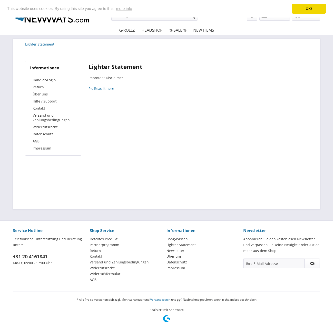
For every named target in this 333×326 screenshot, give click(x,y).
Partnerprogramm (104, 244)
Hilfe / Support (45, 101)
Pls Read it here (101, 88)
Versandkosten (160, 300)
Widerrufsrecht (45, 127)
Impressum (42, 148)
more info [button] (124, 9)
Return (38, 87)
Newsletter (175, 250)
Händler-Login (44, 80)
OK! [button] (309, 9)
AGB (36, 141)
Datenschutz (43, 134)
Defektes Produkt (104, 239)
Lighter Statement (181, 244)
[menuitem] (127, 30)
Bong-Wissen (177, 239)
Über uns (40, 94)
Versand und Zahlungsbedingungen (51, 117)
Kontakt (39, 108)
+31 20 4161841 (30, 256)
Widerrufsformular (105, 273)
